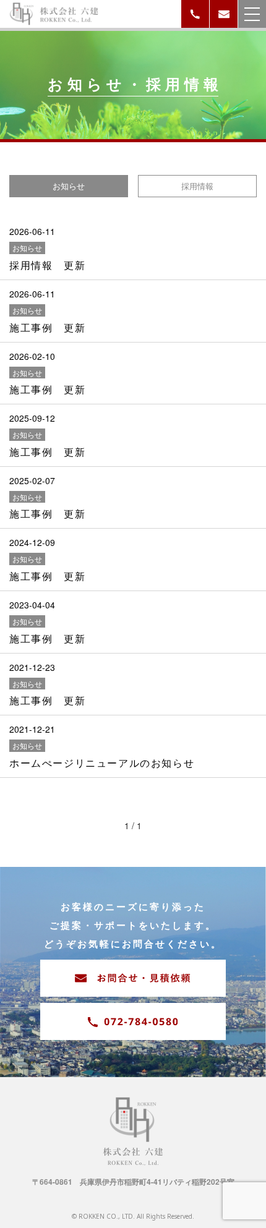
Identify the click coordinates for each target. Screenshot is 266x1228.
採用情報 (197, 186)
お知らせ (69, 186)
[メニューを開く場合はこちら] (252, 14)
